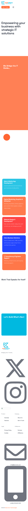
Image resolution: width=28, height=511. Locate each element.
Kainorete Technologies (11, 507)
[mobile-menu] (12, 7)
